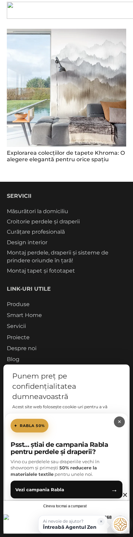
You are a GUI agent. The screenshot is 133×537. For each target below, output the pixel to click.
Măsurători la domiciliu (37, 211)
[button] (73, 524)
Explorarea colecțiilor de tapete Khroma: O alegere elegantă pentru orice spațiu (66, 156)
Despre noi (21, 348)
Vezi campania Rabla (66, 489)
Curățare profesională (36, 232)
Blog (13, 359)
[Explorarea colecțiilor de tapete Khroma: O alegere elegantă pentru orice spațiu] (67, 88)
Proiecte (18, 337)
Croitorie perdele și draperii (43, 221)
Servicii (16, 326)
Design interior (27, 242)
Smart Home (24, 315)
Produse (18, 304)
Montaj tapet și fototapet (41, 270)
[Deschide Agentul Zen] (120, 524)
